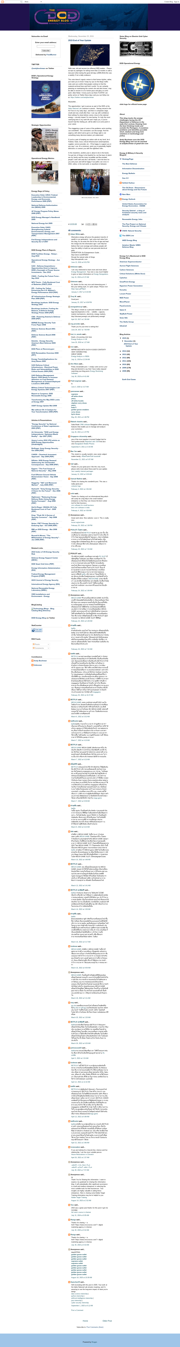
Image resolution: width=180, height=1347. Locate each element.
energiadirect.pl (77, 307)
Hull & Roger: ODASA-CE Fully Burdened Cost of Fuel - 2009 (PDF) (44, 509)
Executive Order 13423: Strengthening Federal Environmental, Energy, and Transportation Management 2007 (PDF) (45, 231)
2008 (124, 371)
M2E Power (124, 298)
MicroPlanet (125, 302)
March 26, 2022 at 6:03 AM (80, 1043)
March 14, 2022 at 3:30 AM (80, 909)
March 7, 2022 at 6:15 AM (80, 759)
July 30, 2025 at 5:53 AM (80, 1245)
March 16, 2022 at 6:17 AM (80, 942)
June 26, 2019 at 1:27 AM (80, 342)
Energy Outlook (128, 199)
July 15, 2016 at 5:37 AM (80, 277)
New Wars (126, 194)
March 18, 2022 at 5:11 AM (80, 998)
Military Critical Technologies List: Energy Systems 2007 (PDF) (45, 389)
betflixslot (74, 721)
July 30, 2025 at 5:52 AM (80, 1230)
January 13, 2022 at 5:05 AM (81, 474)
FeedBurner (51, 55)
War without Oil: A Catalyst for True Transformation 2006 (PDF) (44, 411)
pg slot (73, 1005)
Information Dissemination (133, 169)
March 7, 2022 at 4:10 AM (80, 740)
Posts (37, 644)
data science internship (79, 1294)
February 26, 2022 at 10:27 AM (82, 695)
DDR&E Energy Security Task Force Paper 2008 (43, 324)
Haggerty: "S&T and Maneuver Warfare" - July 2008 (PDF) (44, 484)
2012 (124, 358)
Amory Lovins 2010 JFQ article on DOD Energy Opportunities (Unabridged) (45, 442)
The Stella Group (127, 322)
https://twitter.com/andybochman (82, 97)
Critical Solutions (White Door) (132, 274)
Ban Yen (74, 451)
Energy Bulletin (128, 173)
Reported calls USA (92, 441)
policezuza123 (76, 1048)
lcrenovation (75, 1147)
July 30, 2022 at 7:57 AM (80, 1170)
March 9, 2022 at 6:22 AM (80, 827)
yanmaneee (75, 391)
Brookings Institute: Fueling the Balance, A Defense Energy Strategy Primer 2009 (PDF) (44, 311)
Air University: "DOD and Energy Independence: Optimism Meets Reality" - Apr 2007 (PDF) (45, 434)
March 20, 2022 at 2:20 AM (80, 1017)
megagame (97, 692)
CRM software (85, 424)
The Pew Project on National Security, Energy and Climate (134, 225)
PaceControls (125, 306)
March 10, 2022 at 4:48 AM (80, 860)
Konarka (123, 290)
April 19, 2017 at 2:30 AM (80, 319)
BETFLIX (87, 533)
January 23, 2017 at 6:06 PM (81, 302)
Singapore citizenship (79, 436)
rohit (72, 493)
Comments (39, 648)
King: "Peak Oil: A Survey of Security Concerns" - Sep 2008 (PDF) (44, 517)
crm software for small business (82, 505)
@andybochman (38, 68)
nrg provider (75, 324)
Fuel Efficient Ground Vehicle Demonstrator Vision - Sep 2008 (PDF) (44, 477)
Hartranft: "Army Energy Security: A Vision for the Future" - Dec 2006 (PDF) (45, 491)
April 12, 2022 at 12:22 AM (80, 1082)
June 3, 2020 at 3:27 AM (80, 387)
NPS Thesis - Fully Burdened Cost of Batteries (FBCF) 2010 (45, 283)
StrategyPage (127, 159)
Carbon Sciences (127, 270)
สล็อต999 (74, 764)
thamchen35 (75, 1282)
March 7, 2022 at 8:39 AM (80, 801)
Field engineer (76, 381)
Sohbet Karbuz (128, 183)
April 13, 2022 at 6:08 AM (80, 1117)
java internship (76, 1300)
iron (72, 347)
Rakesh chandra (77, 422)
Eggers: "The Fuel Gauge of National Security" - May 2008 (43, 470)
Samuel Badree (76, 479)
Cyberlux (123, 278)
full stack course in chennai (81, 1212)
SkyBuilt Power (126, 314)
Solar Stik (124, 318)
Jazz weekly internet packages (82, 471)
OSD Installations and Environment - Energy (40, 595)
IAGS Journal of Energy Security (44, 580)
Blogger (94, 1342)
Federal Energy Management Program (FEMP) (43, 575)
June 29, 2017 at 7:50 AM (80, 330)
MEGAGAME (93, 579)
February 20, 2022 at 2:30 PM (81, 525)
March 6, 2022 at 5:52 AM (80, 717)
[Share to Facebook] (93, 224)
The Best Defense (129, 164)
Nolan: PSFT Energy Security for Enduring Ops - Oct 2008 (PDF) (44, 524)
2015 (124, 338)
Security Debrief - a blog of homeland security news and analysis (134, 212)
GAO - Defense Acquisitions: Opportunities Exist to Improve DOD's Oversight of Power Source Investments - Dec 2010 (45, 269)
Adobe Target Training (79, 1197)
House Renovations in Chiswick (82, 1154)
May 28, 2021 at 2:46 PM (80, 417)
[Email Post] (82, 224)
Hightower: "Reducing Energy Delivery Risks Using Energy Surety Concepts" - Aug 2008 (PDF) (43, 500)
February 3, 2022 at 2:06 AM (81, 489)
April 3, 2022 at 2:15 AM (79, 1058)
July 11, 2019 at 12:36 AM (80, 359)
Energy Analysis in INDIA (80, 356)
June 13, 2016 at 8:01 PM (80, 262)
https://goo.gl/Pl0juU (78, 289)
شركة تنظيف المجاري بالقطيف (81, 1167)
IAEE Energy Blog (129, 240)
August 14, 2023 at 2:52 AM (81, 1200)
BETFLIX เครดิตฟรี (77, 890)
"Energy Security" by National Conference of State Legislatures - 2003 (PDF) (45, 426)
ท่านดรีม (74, 625)
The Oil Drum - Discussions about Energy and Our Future (134, 189)
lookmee (74, 946)
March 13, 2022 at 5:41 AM (80, 885)
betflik (73, 654)
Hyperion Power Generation (131, 286)
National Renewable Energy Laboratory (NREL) (42, 589)
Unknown (74, 267)
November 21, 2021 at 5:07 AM (82, 459)
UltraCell (123, 326)
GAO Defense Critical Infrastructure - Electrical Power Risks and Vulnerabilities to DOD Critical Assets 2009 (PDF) (45, 368)
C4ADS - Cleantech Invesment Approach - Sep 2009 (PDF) (43, 455)
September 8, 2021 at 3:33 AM (82, 447)
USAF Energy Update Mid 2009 (44, 406)
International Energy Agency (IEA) (45, 584)
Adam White (75, 234)
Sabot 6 (123, 310)
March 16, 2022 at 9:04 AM (80, 968)
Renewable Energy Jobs (132, 219)
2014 (124, 351)
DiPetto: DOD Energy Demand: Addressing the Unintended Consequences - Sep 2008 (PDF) (44, 462)
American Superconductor (131, 262)
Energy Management (78, 272)
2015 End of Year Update (131, 345)
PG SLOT (102, 556)
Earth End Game (129, 379)
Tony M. (74, 296)
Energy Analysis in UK (79, 339)
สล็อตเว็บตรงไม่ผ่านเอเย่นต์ (91, 456)
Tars (72, 1205)
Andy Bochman (40, 661)
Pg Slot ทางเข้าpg (79, 1008)
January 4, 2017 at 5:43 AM (81, 292)
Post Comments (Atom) (95, 1327)
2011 (124, 361)
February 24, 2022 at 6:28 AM (81, 621)
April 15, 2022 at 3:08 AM (80, 1143)
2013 (124, 354)
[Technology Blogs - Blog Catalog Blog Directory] (45, 611)
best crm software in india (80, 507)
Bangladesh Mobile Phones (84, 444)
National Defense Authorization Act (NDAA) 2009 (44, 206)
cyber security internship (80, 1303)
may (72, 1003)
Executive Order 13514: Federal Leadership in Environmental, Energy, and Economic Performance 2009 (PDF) (44, 198)
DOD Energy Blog (38, 618)
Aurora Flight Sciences (129, 266)
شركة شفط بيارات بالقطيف (80, 1165)
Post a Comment (77, 1310)
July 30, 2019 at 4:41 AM (80, 376)
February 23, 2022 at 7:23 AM (81, 549)
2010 (124, 364)
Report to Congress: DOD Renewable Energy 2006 (42, 395)
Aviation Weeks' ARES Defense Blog (131, 246)
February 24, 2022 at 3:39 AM (81, 590)
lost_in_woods (76, 334)
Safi (72, 464)
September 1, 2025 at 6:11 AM (82, 1306)
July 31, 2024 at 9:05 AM (80, 1215)
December (128, 341)
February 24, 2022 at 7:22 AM (81, 649)
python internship (77, 1296)
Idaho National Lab (74, 108)
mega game (97, 798)
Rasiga (73, 1220)
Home (85, 1321)
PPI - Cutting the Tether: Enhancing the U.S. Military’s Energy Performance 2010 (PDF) (44, 290)
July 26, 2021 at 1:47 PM (80, 432)
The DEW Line (128, 236)
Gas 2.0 (125, 178)
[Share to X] (91, 224)
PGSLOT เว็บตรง (77, 530)
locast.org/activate (77, 522)
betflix (84, 574)
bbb (72, 831)
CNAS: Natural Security (131, 231)
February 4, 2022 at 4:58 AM (81, 510)
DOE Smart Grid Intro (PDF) (42, 564)
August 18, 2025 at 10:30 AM (81, 1277)
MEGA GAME (76, 598)
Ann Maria (74, 364)
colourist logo (76, 486)
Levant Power (125, 294)
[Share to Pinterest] (96, 224)
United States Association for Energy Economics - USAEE (134, 205)
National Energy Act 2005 (41, 223)
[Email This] (86, 224)
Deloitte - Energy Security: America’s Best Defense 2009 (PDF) (43, 343)
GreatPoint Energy (127, 282)
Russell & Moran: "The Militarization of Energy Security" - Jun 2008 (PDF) (45, 538)
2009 (124, 368)
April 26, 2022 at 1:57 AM (80, 1157)
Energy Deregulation (101, 274)
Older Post (107, 1321)
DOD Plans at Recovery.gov (42, 349)
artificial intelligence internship (82, 1298)
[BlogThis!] (89, 224)
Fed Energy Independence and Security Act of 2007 (44, 241)
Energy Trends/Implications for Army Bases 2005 (44, 360)
